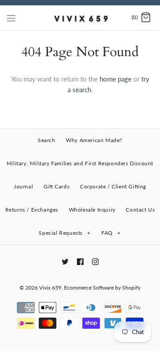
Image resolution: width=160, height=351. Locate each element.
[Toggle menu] (11, 17)
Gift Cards (56, 186)
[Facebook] (80, 261)
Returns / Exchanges (31, 209)
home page (116, 79)
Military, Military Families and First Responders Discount (80, 163)
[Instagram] (95, 261)
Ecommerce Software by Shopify (102, 287)
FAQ (110, 232)
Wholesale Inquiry (92, 209)
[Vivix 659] (80, 18)
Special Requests (64, 232)
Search (47, 140)
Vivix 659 (50, 287)
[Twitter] (65, 261)
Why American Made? (94, 140)
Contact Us (140, 209)
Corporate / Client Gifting (113, 186)
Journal (23, 186)
